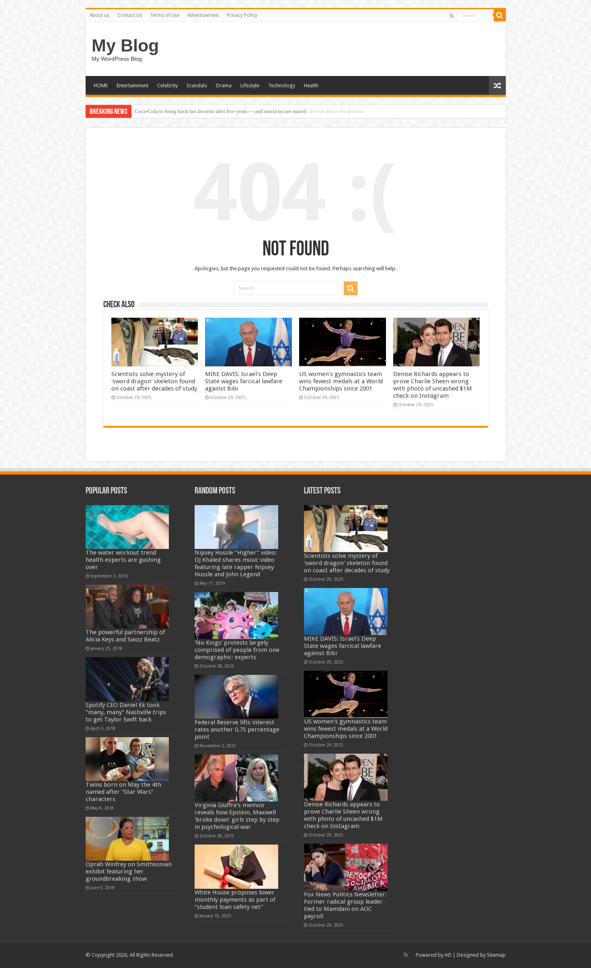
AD (448, 955)
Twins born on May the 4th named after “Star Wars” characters (123, 792)
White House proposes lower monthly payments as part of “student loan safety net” (235, 899)
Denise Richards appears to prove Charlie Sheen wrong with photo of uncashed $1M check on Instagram (432, 384)
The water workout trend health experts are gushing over (123, 560)
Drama (224, 85)
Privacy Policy (242, 15)
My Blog (125, 45)
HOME (101, 85)
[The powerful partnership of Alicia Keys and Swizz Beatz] (127, 607)
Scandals (197, 85)
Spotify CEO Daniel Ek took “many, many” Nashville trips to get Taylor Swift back (126, 712)
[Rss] (452, 16)
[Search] (500, 15)
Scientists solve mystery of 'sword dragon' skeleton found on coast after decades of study (154, 381)
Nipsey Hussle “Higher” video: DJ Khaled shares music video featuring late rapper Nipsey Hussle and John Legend (236, 563)
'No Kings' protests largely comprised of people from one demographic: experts (237, 650)
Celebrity (167, 85)
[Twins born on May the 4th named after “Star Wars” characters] (127, 759)
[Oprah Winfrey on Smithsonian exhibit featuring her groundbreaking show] (127, 839)
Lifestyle (249, 85)
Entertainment (132, 85)
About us (99, 15)
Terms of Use (164, 15)
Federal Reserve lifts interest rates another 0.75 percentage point (237, 729)
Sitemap (496, 955)
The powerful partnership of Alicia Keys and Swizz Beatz (125, 636)
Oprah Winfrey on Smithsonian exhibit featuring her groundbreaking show (129, 871)
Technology (281, 85)
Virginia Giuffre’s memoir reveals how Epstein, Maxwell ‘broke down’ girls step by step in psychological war (237, 816)
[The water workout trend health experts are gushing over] (127, 527)
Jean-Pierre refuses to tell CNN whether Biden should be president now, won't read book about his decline (249, 111)
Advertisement (203, 15)
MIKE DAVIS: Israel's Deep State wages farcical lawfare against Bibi (243, 381)
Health (311, 85)
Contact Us (129, 15)
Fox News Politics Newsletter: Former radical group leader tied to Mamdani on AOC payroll (345, 905)
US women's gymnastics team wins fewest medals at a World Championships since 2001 (341, 381)
